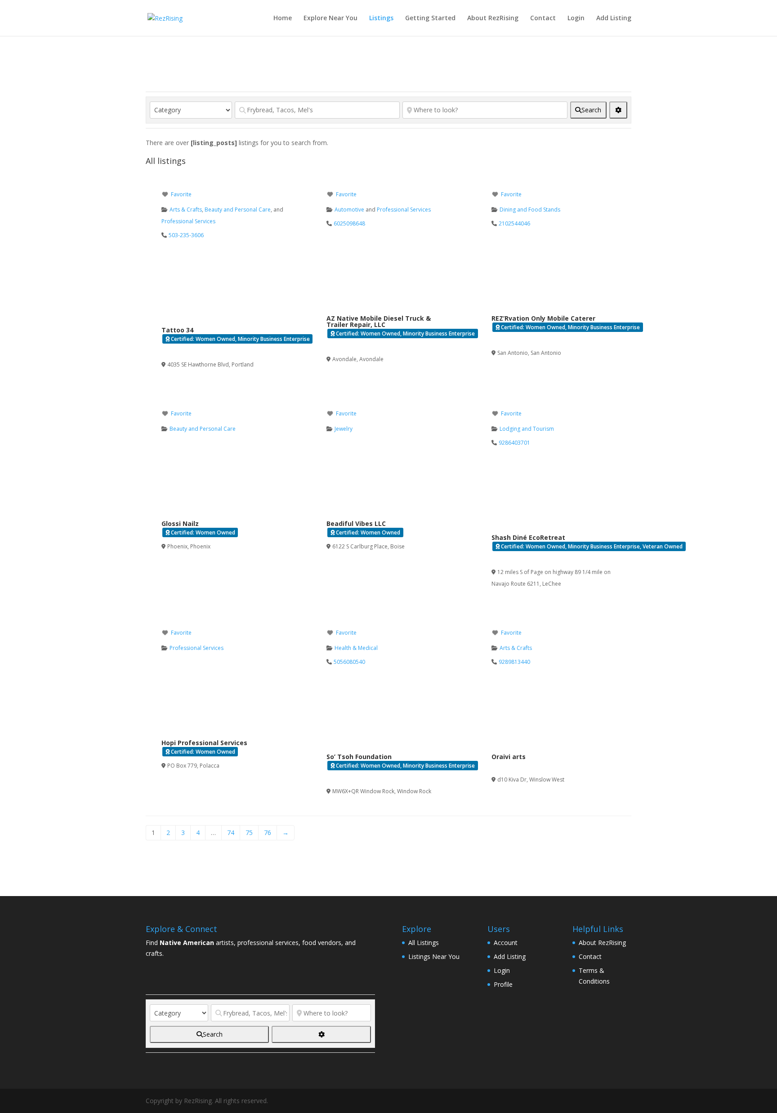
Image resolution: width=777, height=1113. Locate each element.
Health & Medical (356, 648)
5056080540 (349, 662)
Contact (543, 18)
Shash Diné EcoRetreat (528, 537)
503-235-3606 (186, 235)
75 (249, 832)
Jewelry (344, 429)
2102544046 (514, 223)
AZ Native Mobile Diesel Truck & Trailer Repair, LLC (378, 321)
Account (506, 942)
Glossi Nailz (180, 523)
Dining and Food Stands (530, 209)
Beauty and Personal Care (238, 209)
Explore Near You (330, 18)
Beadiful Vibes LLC (356, 523)
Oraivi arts (508, 756)
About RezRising (492, 18)
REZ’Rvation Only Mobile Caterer (543, 318)
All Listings (423, 942)
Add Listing (613, 18)
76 (267, 832)
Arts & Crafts (186, 209)
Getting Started (430, 18)
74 (230, 832)
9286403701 (514, 442)
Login (576, 18)
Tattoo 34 (177, 330)
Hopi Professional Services (204, 742)
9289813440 (514, 662)
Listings (381, 18)
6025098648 (349, 223)
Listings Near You (434, 956)
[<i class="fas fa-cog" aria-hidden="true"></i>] (618, 110)
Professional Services (188, 221)
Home (282, 18)
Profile (503, 984)
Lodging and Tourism (527, 429)
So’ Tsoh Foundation (359, 756)
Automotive (349, 209)
